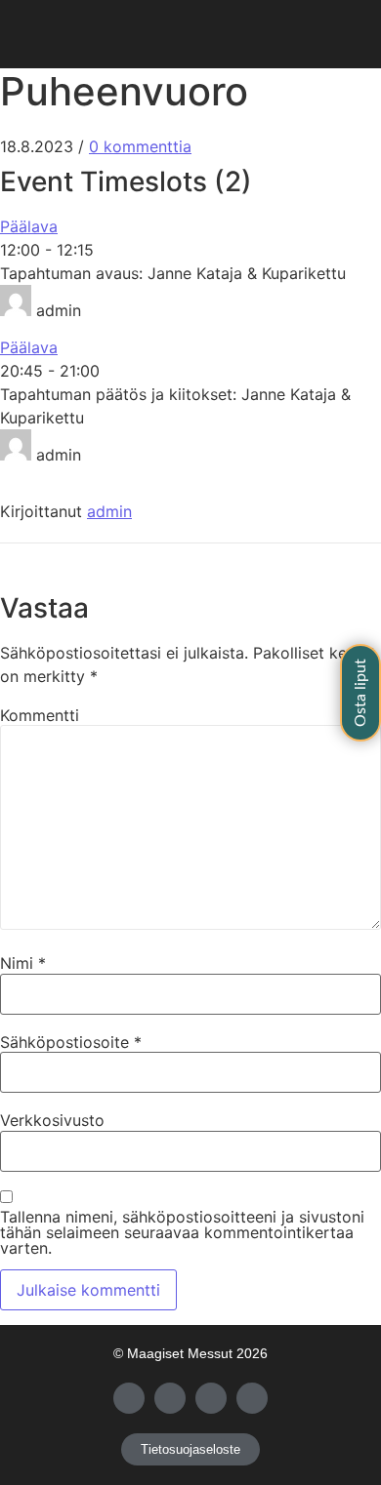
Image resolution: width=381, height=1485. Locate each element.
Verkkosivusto (52, 1120)
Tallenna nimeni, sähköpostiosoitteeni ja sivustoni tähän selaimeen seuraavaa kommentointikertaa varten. (182, 1232)
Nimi (23, 963)
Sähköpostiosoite (71, 1042)
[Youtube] (211, 1398)
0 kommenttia (140, 146)
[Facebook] (129, 1398)
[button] (190, 35)
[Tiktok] (252, 1398)
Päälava (29, 226)
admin (109, 511)
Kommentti (39, 715)
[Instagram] (170, 1398)
